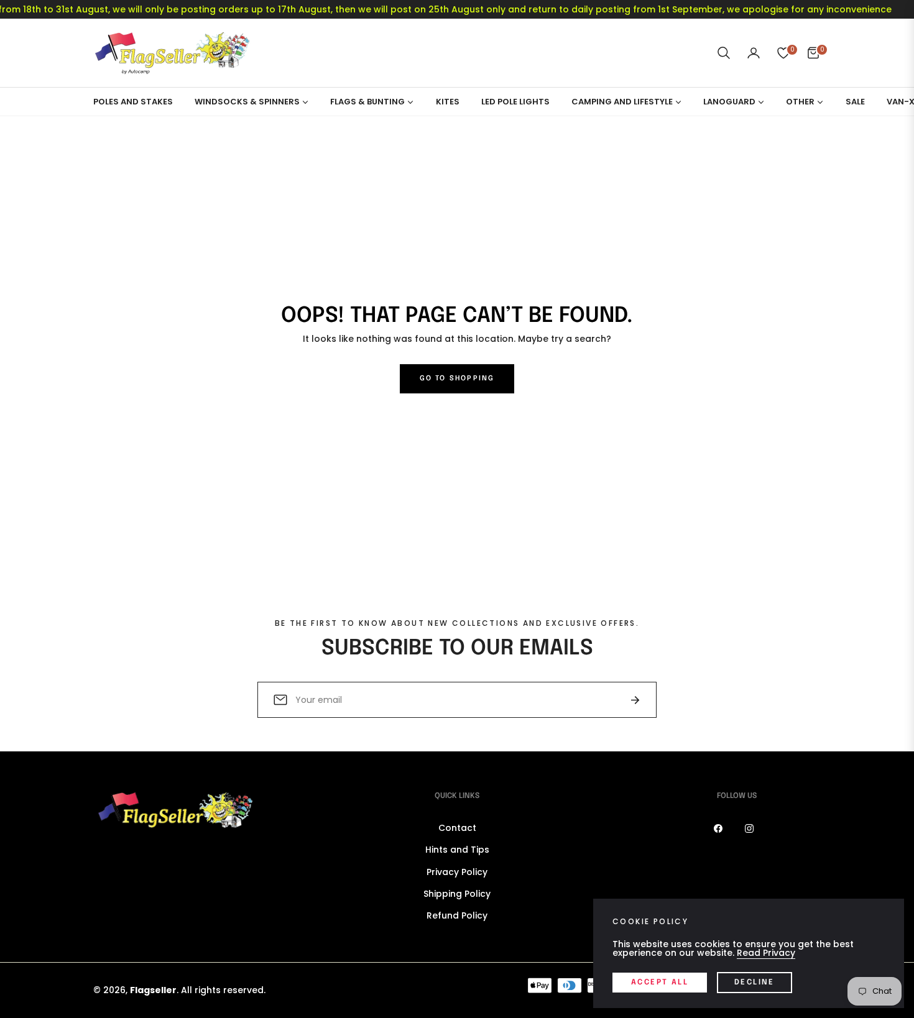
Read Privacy (766, 953)
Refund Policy (457, 915)
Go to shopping (457, 378)
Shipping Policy (457, 893)
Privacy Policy (457, 872)
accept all (659, 982)
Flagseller (153, 990)
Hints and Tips (457, 849)
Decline (754, 982)
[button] (724, 53)
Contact (457, 828)
